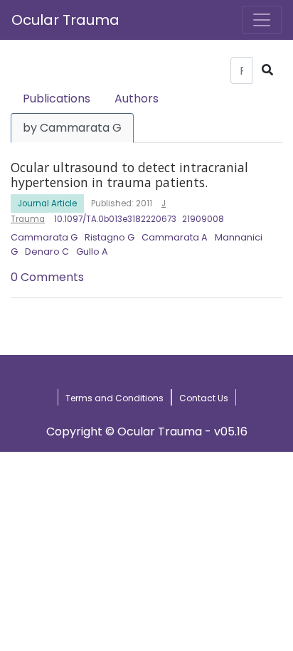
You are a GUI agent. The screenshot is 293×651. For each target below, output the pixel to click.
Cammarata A (175, 237)
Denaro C (47, 251)
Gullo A (92, 251)
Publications (56, 98)
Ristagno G (109, 237)
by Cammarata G (72, 128)
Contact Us (203, 398)
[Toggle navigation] (262, 20)
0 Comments (47, 277)
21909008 (203, 219)
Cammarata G (44, 237)
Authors (136, 98)
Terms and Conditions (114, 398)
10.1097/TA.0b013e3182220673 (115, 219)
